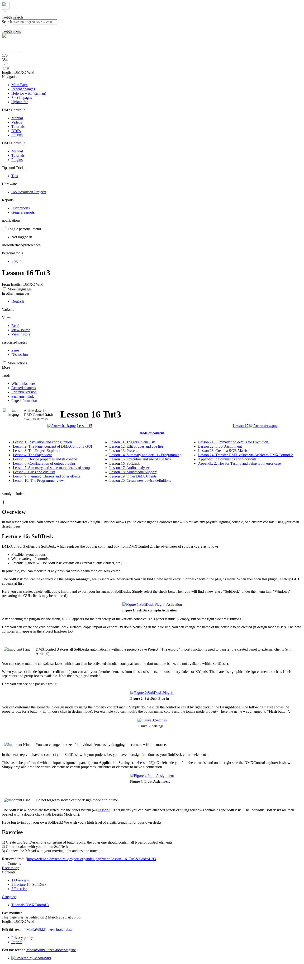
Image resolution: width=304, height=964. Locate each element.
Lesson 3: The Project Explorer (36, 451)
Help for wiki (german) (28, 93)
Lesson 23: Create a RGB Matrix (223, 451)
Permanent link (22, 396)
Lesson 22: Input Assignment (220, 446)
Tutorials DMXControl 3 (30, 905)
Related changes (23, 388)
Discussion (19, 355)
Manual (17, 118)
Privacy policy (22, 938)
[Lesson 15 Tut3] (61, 426)
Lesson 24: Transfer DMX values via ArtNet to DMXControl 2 (245, 455)
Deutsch (17, 301)
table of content (152, 433)
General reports (22, 212)
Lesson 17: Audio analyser (129, 468)
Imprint (16, 942)
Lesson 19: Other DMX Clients (133, 476)
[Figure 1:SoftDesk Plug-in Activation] (152, 604)
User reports (20, 208)
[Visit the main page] (6, 8)
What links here (23, 383)
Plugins (17, 135)
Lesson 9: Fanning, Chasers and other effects (46, 476)
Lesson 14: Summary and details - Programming (145, 455)
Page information (24, 401)
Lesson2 (104, 810)
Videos (16, 122)
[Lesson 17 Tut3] (263, 426)
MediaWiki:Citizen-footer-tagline (51, 950)
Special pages (21, 98)
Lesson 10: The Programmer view (38, 480)
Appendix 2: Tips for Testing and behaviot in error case (239, 463)
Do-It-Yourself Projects (28, 192)
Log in (16, 261)
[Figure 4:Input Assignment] (152, 776)
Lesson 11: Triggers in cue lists (132, 442)
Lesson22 (145, 763)
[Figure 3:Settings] (152, 720)
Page (15, 350)
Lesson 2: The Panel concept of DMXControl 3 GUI (52, 446)
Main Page (19, 85)
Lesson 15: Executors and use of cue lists (140, 459)
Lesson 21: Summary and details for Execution (233, 442)
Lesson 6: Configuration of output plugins (44, 463)
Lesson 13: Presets (123, 451)
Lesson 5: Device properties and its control (45, 459)
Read (15, 326)
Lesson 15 (84, 426)
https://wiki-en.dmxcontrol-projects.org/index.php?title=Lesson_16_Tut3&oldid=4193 (91, 859)
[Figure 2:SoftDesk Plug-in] (152, 693)
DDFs (16, 131)
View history (21, 334)
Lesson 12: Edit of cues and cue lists (136, 446)
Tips (14, 176)
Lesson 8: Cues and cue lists (34, 472)
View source (20, 330)
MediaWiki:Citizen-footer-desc (49, 929)
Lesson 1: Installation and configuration (42, 442)
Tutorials (17, 126)
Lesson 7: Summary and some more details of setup (51, 468)
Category (9, 897)
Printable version (24, 392)
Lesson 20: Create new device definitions (140, 480)
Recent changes (23, 89)
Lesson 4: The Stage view (32, 455)
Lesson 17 (240, 426)
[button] (4, 12)
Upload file (19, 102)
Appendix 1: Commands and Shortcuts (227, 459)
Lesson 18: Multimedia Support (133, 472)
